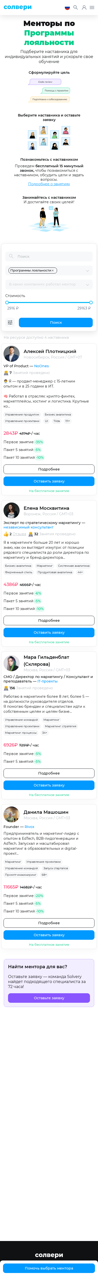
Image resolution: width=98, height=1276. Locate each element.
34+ (44, 732)
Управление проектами (22, 421)
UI (46, 421)
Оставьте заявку (49, 998)
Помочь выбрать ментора (49, 1268)
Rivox (29, 826)
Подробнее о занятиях (49, 184)
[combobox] (71, 271)
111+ (67, 421)
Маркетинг (45, 566)
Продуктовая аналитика (55, 572)
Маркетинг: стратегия (60, 726)
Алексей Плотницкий (50, 351)
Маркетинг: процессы (21, 732)
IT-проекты (47, 681)
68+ (44, 874)
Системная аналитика (73, 566)
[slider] (7, 302)
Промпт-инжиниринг (20, 874)
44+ (80, 572)
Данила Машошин (46, 812)
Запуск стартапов (55, 868)
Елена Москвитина (46, 508)
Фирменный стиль (18, 572)
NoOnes (41, 366)
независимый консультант (29, 527)
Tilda (57, 421)
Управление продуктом (22, 414)
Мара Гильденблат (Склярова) (46, 660)
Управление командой (21, 720)
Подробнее (49, 469)
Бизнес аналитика (58, 414)
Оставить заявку (49, 481)
